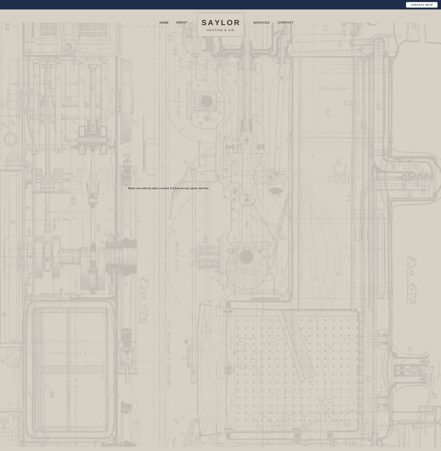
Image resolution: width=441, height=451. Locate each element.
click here (203, 188)
